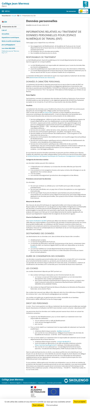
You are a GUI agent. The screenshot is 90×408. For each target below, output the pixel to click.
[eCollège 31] (83, 11)
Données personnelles (54, 383)
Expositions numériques (10, 37)
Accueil (14, 16)
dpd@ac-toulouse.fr (63, 331)
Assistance (41, 383)
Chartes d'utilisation (29, 383)
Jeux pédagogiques (8, 45)
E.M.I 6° (4, 30)
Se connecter (71, 11)
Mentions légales (15, 383)
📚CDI (19, 16)
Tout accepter (80, 401)
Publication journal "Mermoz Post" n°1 (10, 52)
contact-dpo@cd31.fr (64, 342)
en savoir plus (47, 112)
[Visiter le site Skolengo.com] (76, 382)
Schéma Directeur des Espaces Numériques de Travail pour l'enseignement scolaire (54, 156)
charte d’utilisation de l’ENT (38, 221)
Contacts (5, 383)
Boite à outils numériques (11, 41)
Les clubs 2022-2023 (8, 48)
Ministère (34, 247)
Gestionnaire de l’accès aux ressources (42, 77)
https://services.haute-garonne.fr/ (46, 345)
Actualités (5, 34)
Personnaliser (52, 405)
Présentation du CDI (9, 27)
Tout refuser (38, 405)
